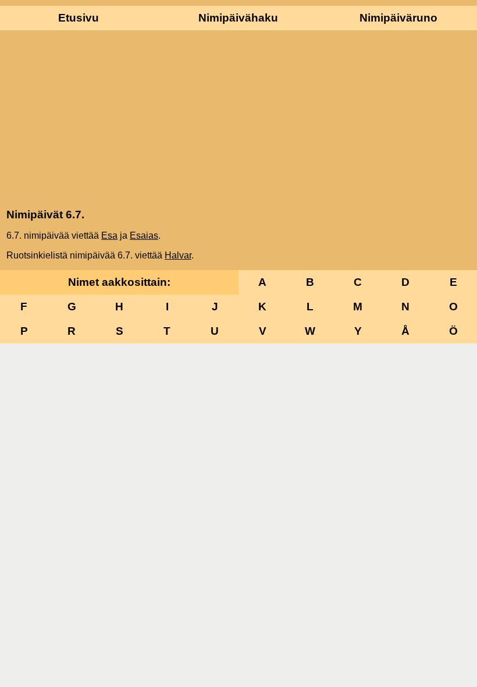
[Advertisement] (238, 118)
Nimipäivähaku (238, 18)
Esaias (144, 235)
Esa (109, 235)
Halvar (178, 255)
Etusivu (78, 18)
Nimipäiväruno (398, 18)
